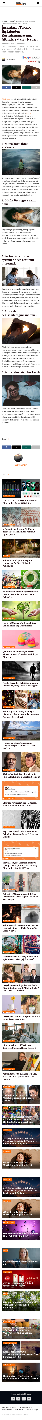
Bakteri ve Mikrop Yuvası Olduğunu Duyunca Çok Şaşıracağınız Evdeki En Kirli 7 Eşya (21, 897)
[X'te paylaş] (16, 87)
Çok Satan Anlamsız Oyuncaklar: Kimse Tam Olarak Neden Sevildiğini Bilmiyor (20, 654)
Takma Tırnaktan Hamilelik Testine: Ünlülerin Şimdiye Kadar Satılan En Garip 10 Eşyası (20, 928)
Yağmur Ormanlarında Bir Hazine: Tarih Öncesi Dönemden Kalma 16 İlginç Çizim (19, 532)
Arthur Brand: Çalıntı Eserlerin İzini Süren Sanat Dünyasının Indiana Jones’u (20, 1076)
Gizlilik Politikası (25, 1407)
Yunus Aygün (10, 59)
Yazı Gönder (19, 1410)
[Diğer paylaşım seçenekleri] (35, 87)
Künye (14, 1407)
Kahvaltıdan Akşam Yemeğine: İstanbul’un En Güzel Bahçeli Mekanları (17, 563)
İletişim (36, 1410)
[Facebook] (13, 1398)
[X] (18, 1398)
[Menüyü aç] (4, 3)
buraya (28, 113)
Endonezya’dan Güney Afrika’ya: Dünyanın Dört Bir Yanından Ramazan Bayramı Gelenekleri (21, 714)
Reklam (28, 1410)
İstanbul (6, 556)
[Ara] (38, 3)
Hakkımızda (5, 1407)
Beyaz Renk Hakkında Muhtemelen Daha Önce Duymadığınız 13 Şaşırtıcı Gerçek (20, 834)
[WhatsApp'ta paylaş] (26, 87)
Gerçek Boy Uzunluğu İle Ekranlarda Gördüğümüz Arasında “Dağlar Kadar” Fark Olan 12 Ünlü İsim (21, 988)
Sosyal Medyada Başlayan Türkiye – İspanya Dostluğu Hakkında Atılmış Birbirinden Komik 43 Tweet (20, 865)
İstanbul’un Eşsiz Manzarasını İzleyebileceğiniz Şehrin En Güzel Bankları (19, 746)
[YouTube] (29, 1398)
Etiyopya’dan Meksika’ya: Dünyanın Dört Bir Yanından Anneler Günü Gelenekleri (20, 594)
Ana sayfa (4, 21)
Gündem (6, 858)
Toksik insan (6, 99)
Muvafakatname (7, 1410)
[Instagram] (24, 1398)
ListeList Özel (13, 21)
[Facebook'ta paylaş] (6, 87)
